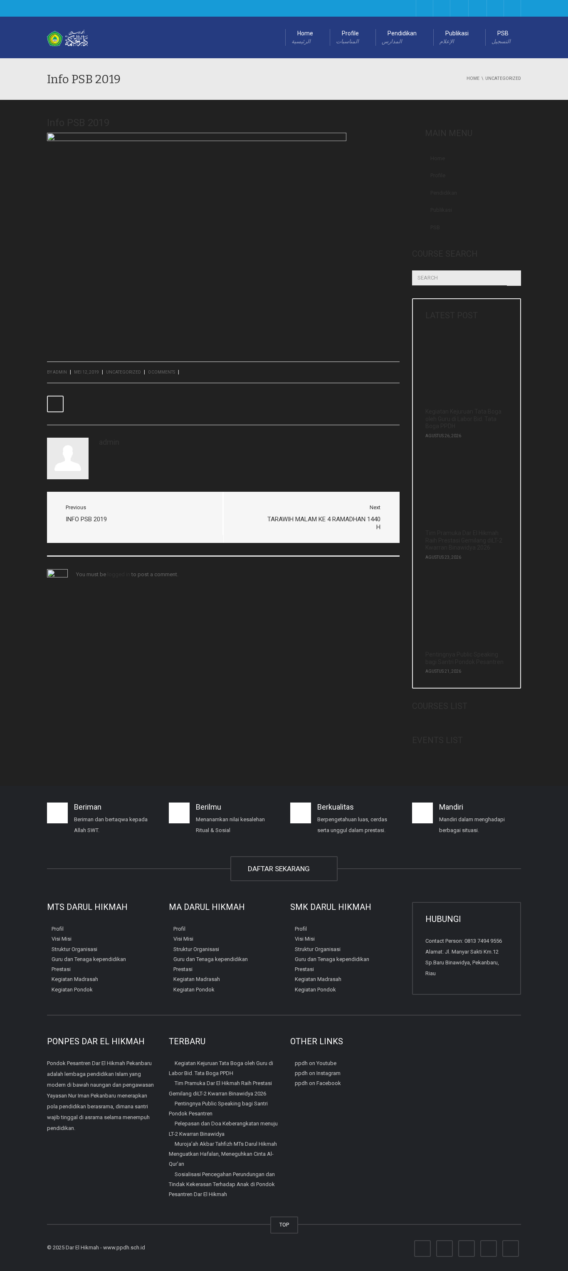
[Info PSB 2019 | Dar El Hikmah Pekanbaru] (67, 37)
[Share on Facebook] (55, 404)
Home (302, 37)
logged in (118, 574)
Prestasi (61, 969)
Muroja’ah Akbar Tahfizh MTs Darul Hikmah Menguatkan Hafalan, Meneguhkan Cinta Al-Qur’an (223, 1154)
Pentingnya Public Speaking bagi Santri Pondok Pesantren (464, 658)
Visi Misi (62, 939)
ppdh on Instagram (318, 1073)
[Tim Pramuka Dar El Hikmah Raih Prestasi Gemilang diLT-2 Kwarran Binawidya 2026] (463, 491)
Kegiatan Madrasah (75, 979)
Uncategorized (123, 372)
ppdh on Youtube (315, 1063)
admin (60, 372)
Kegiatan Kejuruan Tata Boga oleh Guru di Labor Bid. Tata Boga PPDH (463, 418)
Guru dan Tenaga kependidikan (89, 959)
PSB (501, 37)
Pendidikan (399, 37)
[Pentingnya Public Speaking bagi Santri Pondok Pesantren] (463, 613)
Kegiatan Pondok (72, 989)
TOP (284, 1224)
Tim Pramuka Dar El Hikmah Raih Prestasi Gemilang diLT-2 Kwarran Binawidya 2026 (463, 540)
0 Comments (161, 372)
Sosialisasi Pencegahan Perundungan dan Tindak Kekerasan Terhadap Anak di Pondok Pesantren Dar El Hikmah (222, 1184)
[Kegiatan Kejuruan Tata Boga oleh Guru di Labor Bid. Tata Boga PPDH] (463, 370)
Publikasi (454, 37)
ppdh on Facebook (318, 1083)
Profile (347, 37)
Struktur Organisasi (74, 949)
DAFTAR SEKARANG (280, 869)
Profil (58, 929)
